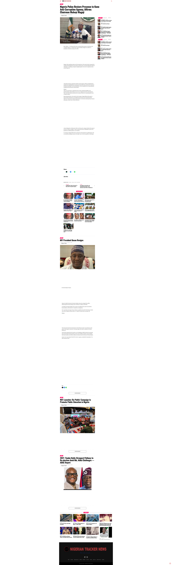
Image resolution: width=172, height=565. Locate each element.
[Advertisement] (79, 56)
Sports (91, 559)
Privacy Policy (99, 559)
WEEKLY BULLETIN (76, 559)
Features (72, 559)
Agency (70, 182)
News (68, 559)
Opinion (81, 559)
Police (76, 182)
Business (84, 559)
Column (103, 559)
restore (78, 182)
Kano (73, 182)
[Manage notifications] (170, 563)
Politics (87, 559)
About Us (94, 559)
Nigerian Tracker (64, 15)
